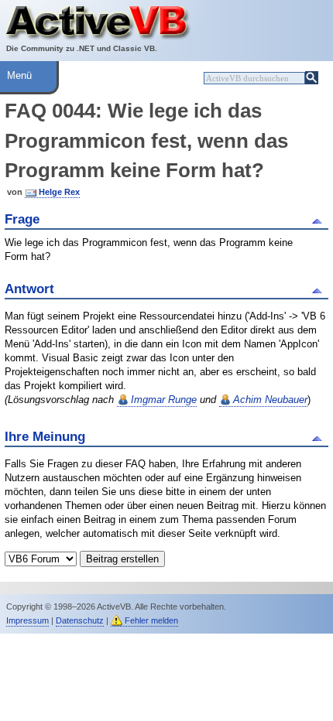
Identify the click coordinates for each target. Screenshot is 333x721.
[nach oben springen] (319, 219)
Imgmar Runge (164, 399)
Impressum (27, 620)
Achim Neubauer (270, 399)
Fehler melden (151, 620)
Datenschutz (80, 620)
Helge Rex (59, 191)
